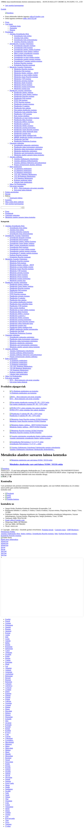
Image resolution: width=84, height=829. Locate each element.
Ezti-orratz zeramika (17, 186)
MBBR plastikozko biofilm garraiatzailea (28, 137)
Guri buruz (9, 24)
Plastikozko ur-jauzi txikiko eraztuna (26, 118)
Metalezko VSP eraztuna (22, 79)
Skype (3, 547)
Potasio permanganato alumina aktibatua (28, 165)
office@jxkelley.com (37, 16)
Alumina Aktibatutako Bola (10, 534)
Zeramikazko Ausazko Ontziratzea (21, 44)
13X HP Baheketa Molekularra (24, 176)
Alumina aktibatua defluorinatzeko (26, 161)
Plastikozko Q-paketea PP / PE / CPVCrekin (25, 416)
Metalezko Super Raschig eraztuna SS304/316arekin (28, 421)
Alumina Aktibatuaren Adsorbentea (26, 159)
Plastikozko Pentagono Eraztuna (25, 141)
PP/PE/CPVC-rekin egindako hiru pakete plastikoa (27, 410)
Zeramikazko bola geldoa (23, 36)
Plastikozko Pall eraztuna (22, 98)
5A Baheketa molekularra (23, 172)
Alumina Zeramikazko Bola (19, 34)
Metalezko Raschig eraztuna (23, 69)
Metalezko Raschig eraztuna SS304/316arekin (25, 432)
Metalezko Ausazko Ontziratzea (21, 67)
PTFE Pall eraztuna (20, 100)
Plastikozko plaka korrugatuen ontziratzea (28, 147)
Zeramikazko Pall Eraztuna (23, 47)
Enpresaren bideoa (16, 198)
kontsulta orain (6, 490)
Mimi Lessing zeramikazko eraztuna (26, 53)
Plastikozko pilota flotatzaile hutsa (25, 131)
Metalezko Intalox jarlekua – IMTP (26, 73)
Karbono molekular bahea (23, 180)
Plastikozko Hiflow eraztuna (24, 122)
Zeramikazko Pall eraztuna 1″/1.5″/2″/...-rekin (25, 444)
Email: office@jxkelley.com (14, 520)
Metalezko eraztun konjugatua (24, 87)
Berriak (7, 194)
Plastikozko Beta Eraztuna (23, 120)
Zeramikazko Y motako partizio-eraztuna (28, 61)
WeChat (3, 551)
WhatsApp (4, 541)
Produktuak (9, 32)
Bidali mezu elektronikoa (9, 539)
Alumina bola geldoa (21, 38)
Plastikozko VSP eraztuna (23, 114)
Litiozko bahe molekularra (23, 182)
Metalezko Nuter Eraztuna (23, 83)
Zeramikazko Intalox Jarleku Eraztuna (27, 49)
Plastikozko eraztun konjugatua (25, 128)
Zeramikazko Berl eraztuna (23, 55)
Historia (12, 30)
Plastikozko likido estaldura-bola (25, 135)
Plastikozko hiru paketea (22, 108)
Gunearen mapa (60, 530)
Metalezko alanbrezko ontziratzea (25, 151)
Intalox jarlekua (26, 534)
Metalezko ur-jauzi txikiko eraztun (26, 75)
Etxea (7, 22)
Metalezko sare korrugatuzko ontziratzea (28, 153)
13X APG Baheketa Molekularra (25, 174)
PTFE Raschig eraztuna (22, 102)
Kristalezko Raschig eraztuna (11, 536)
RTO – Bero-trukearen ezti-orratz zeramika (29, 188)
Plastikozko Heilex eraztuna (23, 126)
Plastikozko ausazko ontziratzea (21, 90)
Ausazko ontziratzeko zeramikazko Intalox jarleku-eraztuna (30, 438)
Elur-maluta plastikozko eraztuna (25, 110)
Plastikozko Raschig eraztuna (24, 96)
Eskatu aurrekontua (12, 192)
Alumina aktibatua (16, 157)
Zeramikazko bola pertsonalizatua (25, 40)
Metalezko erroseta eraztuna (23, 81)
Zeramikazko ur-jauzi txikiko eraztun (26, 57)
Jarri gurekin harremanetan (14, 5)
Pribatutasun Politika (8, 532)
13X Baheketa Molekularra (23, 178)
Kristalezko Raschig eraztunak (24, 65)
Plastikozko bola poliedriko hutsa (25, 112)
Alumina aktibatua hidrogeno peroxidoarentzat (30, 163)
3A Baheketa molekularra (23, 169)
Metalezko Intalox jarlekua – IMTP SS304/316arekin (28, 427)
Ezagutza (8, 200)
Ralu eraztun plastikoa (21, 116)
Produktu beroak (47, 530)
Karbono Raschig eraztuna (23, 63)
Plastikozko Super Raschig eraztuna (26, 129)
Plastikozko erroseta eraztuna (24, 104)
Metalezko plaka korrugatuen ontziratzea (28, 149)
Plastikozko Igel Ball (21, 139)
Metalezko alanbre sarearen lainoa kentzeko (29, 155)
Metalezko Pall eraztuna (22, 71)
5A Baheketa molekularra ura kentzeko (23, 393)
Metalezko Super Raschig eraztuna (26, 77)
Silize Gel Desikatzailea (18, 184)
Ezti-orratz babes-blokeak (23, 190)
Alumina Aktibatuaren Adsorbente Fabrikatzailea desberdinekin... (32, 449)
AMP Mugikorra (73, 530)
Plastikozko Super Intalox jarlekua (26, 94)
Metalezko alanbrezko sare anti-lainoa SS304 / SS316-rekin (36, 464)
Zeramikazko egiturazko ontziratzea (26, 145)
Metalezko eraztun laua (22, 88)
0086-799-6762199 (29, 18)
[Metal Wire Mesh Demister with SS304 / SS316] (31, 460)
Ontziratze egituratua (17, 143)
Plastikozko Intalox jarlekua (23, 92)
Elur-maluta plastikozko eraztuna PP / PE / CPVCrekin (28, 404)
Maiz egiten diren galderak (14, 202)
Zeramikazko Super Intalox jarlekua (26, 51)
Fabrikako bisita (15, 26)
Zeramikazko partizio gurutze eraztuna (27, 59)
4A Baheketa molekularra (23, 170)
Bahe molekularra (16, 167)
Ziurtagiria (13, 28)
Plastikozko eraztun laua (22, 133)
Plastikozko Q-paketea (22, 106)
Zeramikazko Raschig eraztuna (24, 46)
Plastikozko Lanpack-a (22, 124)
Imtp (56, 534)
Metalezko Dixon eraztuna (23, 85)
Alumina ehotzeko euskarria (23, 42)
